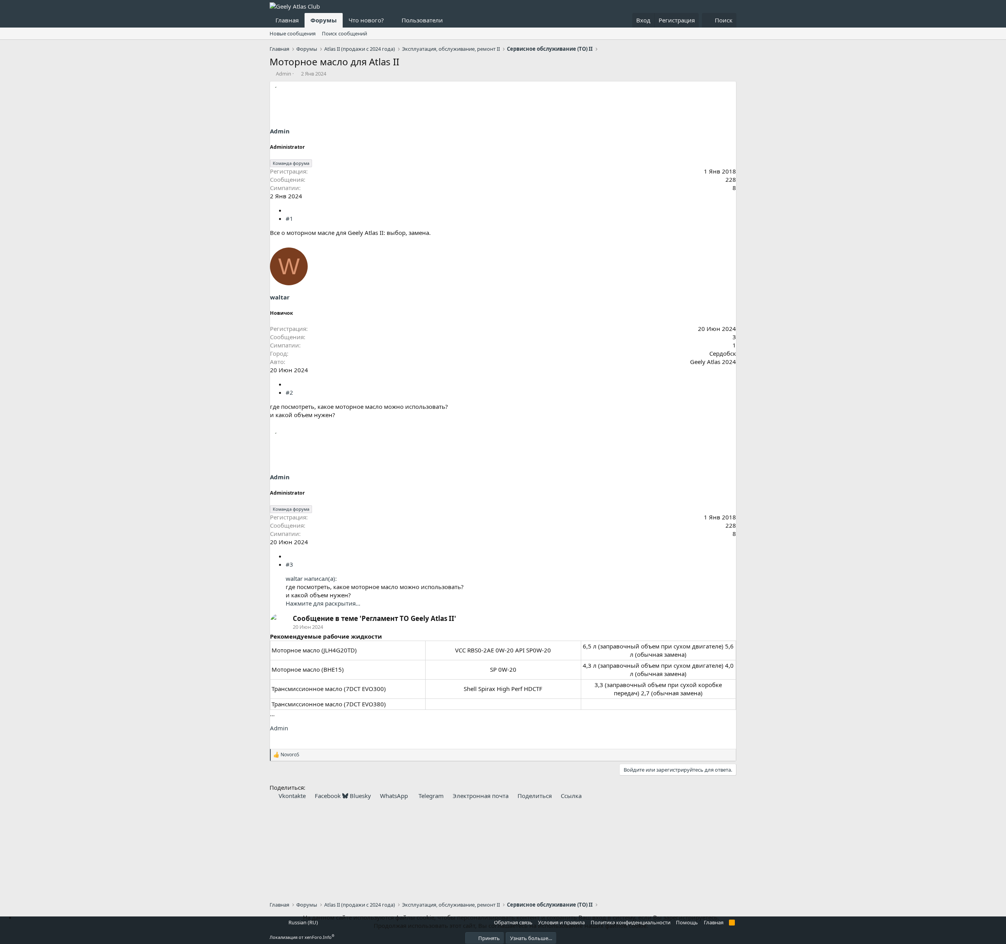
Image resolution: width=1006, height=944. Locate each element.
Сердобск (722, 353)
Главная (287, 20)
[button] (390, 20)
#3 (289, 564)
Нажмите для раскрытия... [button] (323, 603)
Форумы (323, 20)
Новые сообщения (293, 33)
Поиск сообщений (344, 33)
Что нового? (366, 20)
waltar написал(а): (311, 578)
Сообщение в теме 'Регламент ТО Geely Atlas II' (374, 618)
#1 (289, 218)
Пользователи (422, 20)
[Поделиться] (289, 210)
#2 (289, 392)
